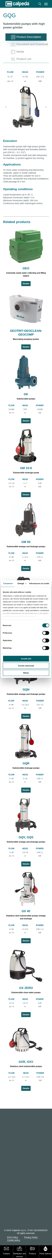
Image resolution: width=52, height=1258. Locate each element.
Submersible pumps (26, 399)
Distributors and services (19, 1255)
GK (26, 394)
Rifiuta (26, 673)
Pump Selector (45, 1254)
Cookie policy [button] (13, 1240)
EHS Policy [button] (12, 1237)
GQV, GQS (26, 837)
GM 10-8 (26, 468)
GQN (26, 689)
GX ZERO (26, 988)
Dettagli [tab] (21, 583)
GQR (26, 763)
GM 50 (25, 542)
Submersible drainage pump (26, 473)
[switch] (45, 633)
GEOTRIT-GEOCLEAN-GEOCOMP (26, 332)
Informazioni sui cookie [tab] (39, 583)
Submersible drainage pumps (26, 768)
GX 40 (26, 911)
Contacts (6, 1254)
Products (32, 1254)
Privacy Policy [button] (31, 1237)
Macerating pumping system (26, 339)
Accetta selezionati (26, 666)
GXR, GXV (26, 1061)
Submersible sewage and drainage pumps (26, 546)
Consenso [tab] (7, 583)
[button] (46, 3)
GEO (26, 268)
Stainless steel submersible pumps (26, 1066)
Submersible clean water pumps (26, 992)
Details (26, 283)
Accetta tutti (26, 659)
